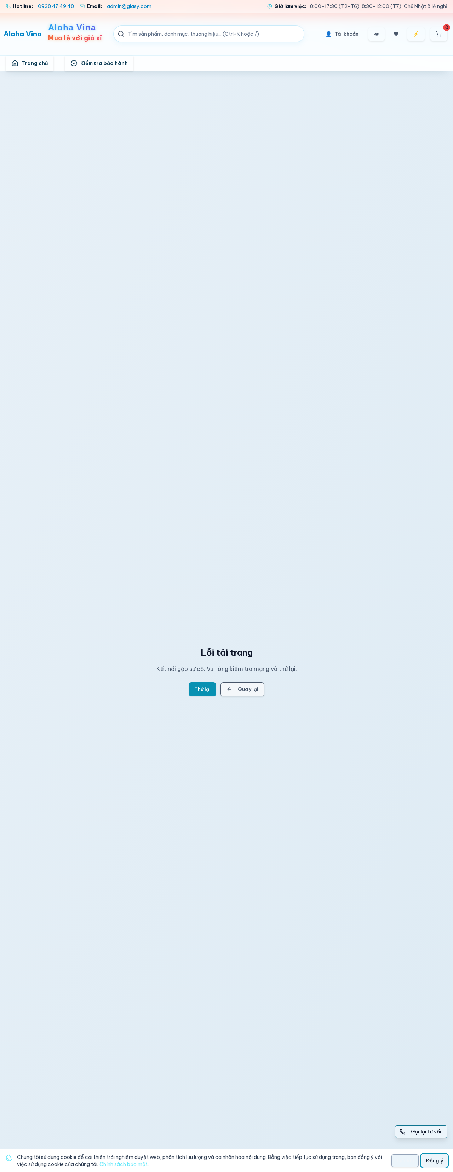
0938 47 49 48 (56, 6)
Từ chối (405, 1161)
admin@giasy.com (129, 6)
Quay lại (248, 689)
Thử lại (202, 689)
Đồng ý (434, 1161)
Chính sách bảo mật (123, 1164)
